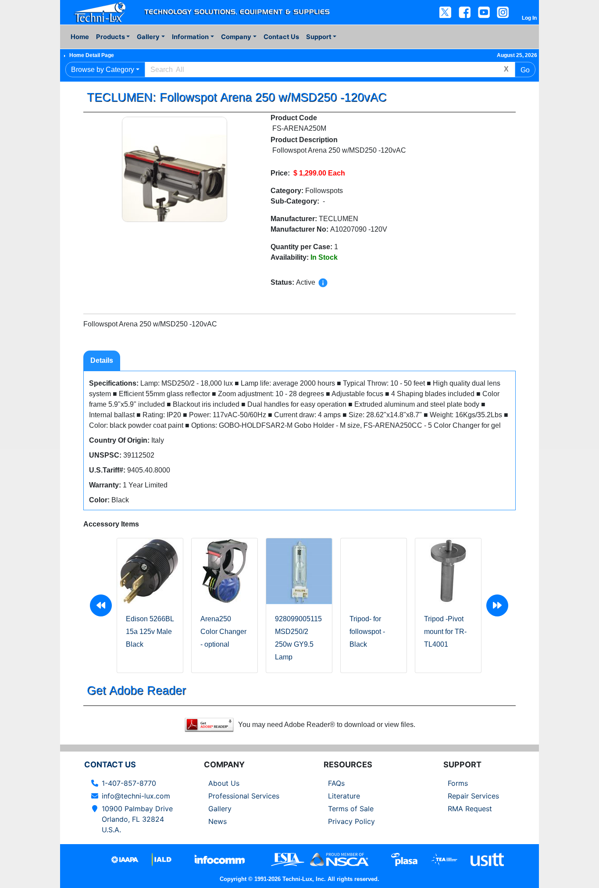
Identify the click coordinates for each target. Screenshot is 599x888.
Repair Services (473, 795)
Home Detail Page (91, 55)
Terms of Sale (351, 808)
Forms (458, 783)
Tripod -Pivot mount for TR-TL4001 (445, 631)
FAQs (336, 783)
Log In (529, 18)
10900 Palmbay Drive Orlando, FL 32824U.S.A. (137, 819)
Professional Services (243, 795)
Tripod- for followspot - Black (367, 631)
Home (80, 37)
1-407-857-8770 (129, 783)
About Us (223, 783)
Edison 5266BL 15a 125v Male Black (150, 631)
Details (101, 360)
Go (525, 70)
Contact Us (281, 37)
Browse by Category (102, 69)
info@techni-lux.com (136, 795)
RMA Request (470, 808)
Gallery (220, 808)
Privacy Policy (351, 821)
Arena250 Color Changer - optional (223, 631)
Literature (344, 795)
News (217, 821)
